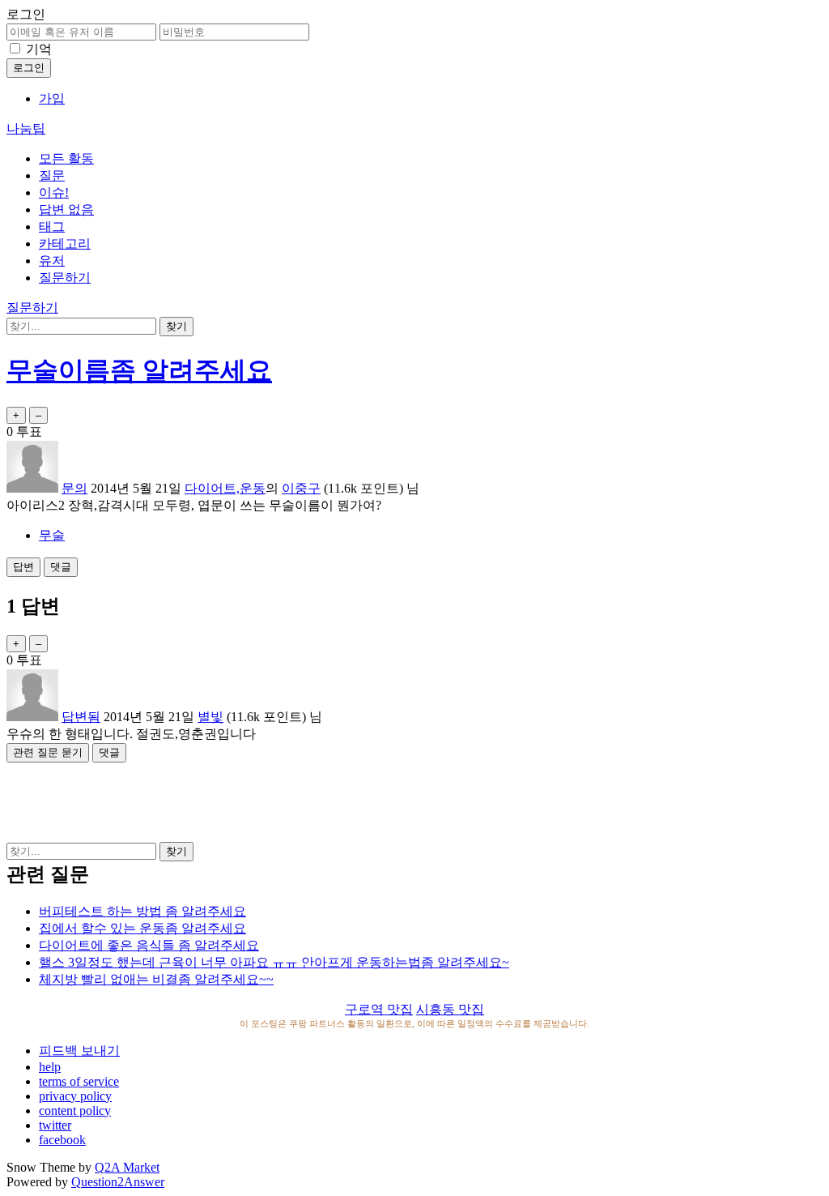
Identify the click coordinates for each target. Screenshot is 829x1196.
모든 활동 (66, 158)
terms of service (79, 1081)
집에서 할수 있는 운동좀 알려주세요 (142, 928)
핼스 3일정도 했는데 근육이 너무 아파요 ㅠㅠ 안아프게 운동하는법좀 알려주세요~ (274, 962)
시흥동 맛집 (450, 1009)
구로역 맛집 (379, 1009)
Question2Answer (117, 1182)
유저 (52, 260)
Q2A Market (127, 1167)
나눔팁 (25, 128)
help (50, 1067)
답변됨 (81, 717)
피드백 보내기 (79, 1050)
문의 (74, 488)
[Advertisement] (414, 798)
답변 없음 (66, 209)
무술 (52, 535)
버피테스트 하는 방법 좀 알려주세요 (142, 911)
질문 (52, 175)
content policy (75, 1110)
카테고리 (65, 243)
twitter (55, 1125)
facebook (62, 1140)
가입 (52, 98)
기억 (39, 49)
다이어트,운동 (225, 488)
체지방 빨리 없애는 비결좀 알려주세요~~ (156, 979)
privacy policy (75, 1096)
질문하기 (65, 277)
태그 (52, 226)
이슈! (54, 192)
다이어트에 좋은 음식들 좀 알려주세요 (149, 945)
